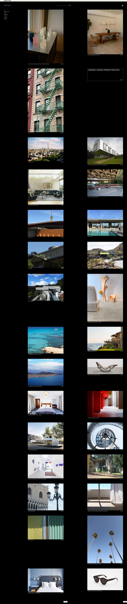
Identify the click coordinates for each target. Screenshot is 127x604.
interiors (6, 14)
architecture (6, 11)
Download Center (7, 5)
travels (5, 17)
